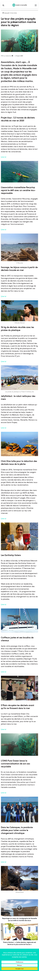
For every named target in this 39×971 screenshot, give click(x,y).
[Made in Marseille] (19, 5)
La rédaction (7, 56)
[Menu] (36, 6)
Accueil (6, 13)
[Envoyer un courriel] (12, 56)
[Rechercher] (3, 6)
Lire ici (3, 157)
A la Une (14, 13)
